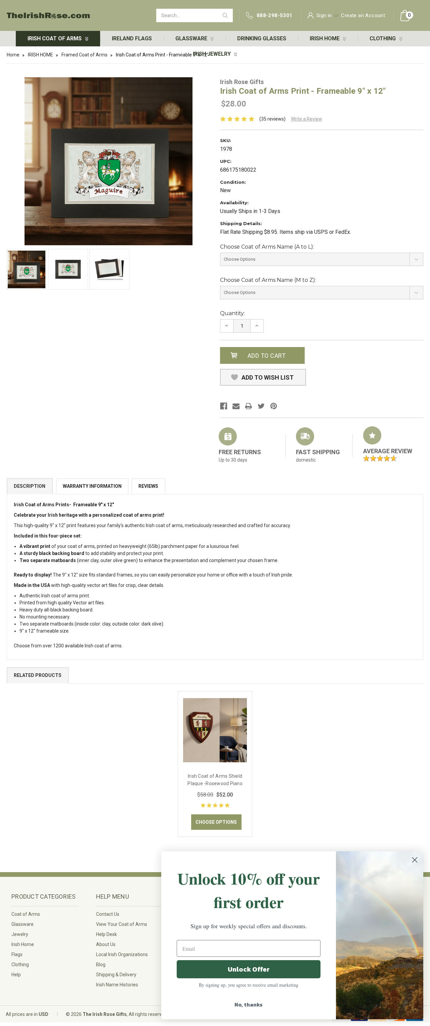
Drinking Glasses (261, 38)
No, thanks (248, 1004)
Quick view (215, 730)
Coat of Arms (25, 914)
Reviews (148, 486)
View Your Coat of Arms (121, 924)
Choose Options (216, 822)
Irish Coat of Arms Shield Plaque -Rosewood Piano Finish (215, 783)
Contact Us (107, 914)
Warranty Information (92, 486)
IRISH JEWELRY (212, 54)
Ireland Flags (132, 38)
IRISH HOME (325, 38)
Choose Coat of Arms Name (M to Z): (268, 280)
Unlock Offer (249, 969)
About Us (106, 944)
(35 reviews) (272, 119)
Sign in (324, 15)
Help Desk (106, 934)
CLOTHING (383, 38)
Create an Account (363, 15)
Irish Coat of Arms (55, 38)
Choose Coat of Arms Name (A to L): (267, 247)
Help (16, 974)
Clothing (20, 964)
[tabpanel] (215, 764)
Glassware (22, 924)
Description (29, 486)
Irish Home (22, 944)
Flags (17, 954)
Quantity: (232, 313)
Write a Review (306, 119)
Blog (100, 964)
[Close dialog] (415, 860)
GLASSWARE (192, 38)
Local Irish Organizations (122, 954)
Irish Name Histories (117, 984)
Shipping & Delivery (116, 974)
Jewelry (19, 934)
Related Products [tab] (37, 675)
